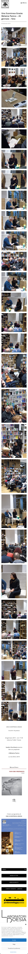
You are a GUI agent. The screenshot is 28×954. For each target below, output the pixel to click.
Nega (14, 944)
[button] (26, 924)
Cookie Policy (13, 951)
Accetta (14, 940)
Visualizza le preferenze (14, 948)
